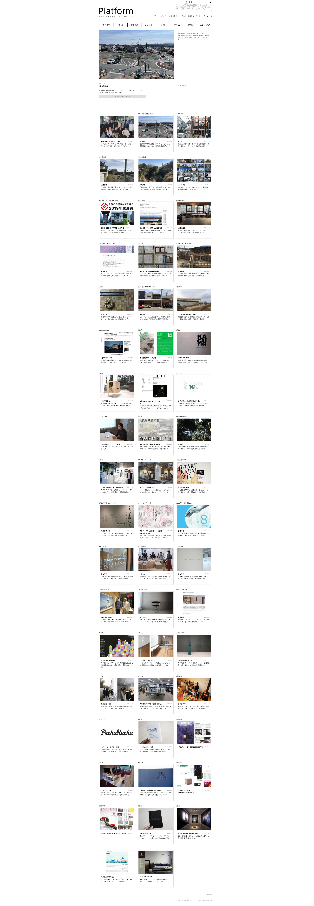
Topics (185, 16)
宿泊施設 (134, 25)
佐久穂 (177, 25)
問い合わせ (208, 16)
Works (157, 16)
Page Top (209, 894)
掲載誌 (191, 16)
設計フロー (177, 16)
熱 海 (162, 25)
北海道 (191, 25)
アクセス (199, 16)
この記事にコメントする (122, 96)
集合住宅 (106, 25)
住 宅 (120, 25)
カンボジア (205, 25)
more (209, 11)
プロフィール (166, 16)
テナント (149, 25)
